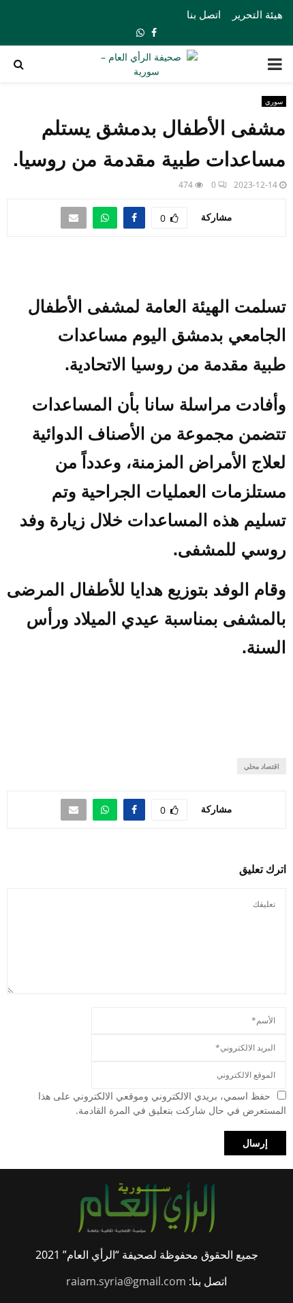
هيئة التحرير (257, 14)
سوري (274, 101)
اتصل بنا (204, 14)
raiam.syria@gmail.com (126, 1281)
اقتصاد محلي (261, 766)
